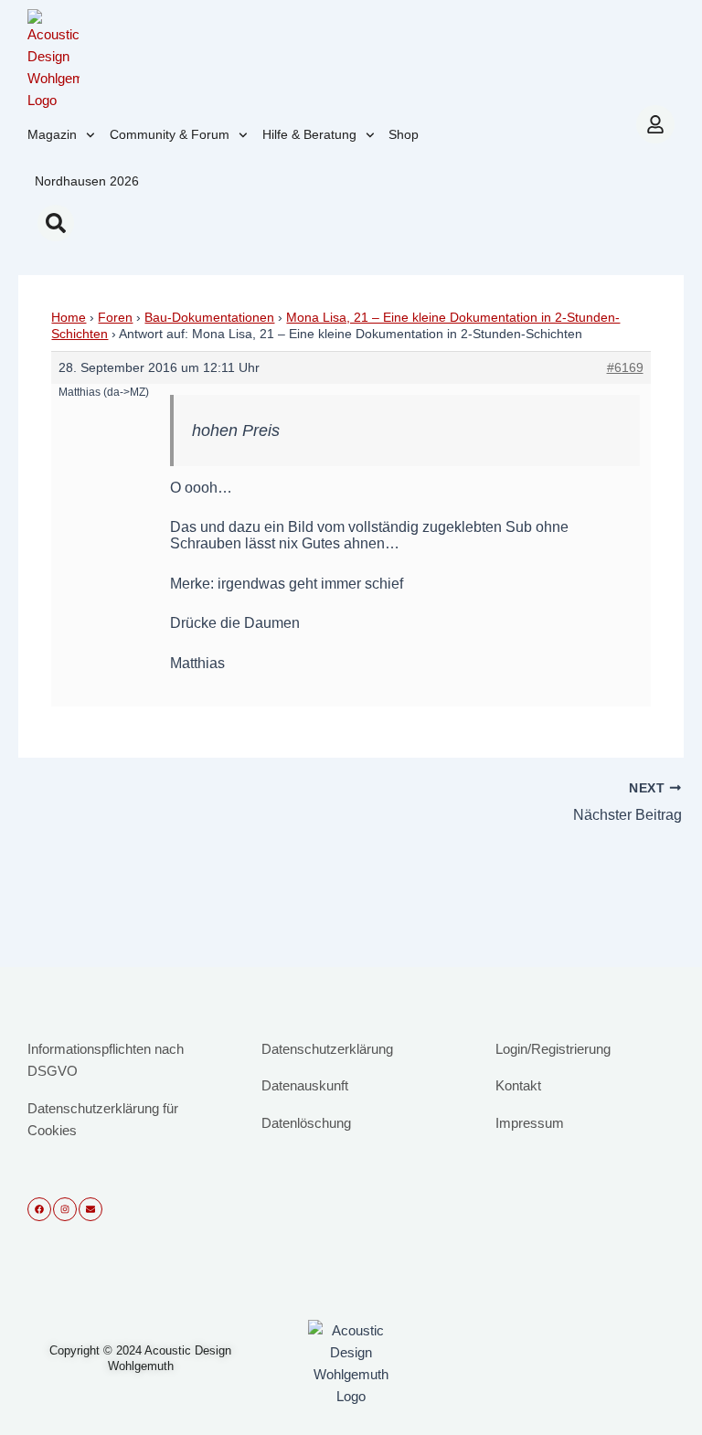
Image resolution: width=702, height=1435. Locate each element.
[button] (55, 223)
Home (68, 317)
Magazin (52, 134)
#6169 (625, 367)
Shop (403, 134)
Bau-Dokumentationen (209, 317)
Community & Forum (169, 134)
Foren (115, 317)
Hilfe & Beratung (309, 134)
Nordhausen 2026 (87, 181)
